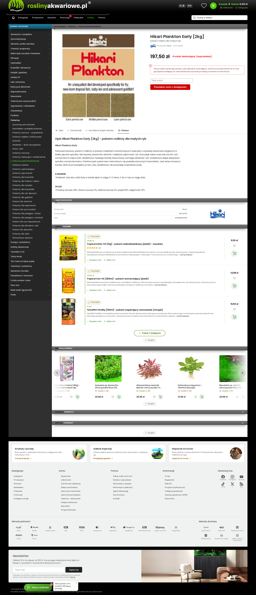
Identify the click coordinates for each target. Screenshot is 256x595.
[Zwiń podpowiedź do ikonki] (76, 582)
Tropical (90, 241)
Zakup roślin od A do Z (122, 476)
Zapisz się (73, 570)
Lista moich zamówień (70, 491)
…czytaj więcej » (186, 254)
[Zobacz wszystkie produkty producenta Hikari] (153, 45)
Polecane (78, 17)
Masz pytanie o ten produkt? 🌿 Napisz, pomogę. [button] (63, 586)
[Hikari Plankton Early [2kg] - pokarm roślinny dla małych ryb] (98, 77)
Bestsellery (18, 487)
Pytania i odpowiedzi (122, 480)
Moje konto (66, 476)
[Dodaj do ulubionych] (234, 246)
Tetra (89, 307)
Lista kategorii (59, 26)
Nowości (52, 17)
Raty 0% (168, 483)
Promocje (65, 17)
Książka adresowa (69, 502)
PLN (189, 5)
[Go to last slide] (57, 372)
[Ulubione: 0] (204, 6)
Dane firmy (169, 498)
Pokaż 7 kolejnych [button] (151, 333)
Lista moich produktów (71, 495)
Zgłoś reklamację (120, 491)
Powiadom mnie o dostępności (170, 87)
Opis (61, 130)
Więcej (72, 577)
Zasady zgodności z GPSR (176, 495)
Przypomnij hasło (68, 510)
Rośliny (90, 17)
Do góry (151, 340)
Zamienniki (76, 130)
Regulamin (169, 480)
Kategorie (23, 17)
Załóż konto (66, 480)
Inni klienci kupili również (101, 130)
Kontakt (116, 498)
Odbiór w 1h (110, 260)
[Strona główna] (13, 17)
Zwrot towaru (119, 495)
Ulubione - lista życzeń (70, 498)
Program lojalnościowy (175, 487)
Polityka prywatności (174, 491)
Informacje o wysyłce (122, 483)
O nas (167, 476)
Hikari (184, 209)
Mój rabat (65, 506)
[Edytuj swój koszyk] (213, 5)
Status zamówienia (69, 487)
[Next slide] (242, 372)
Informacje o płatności (123, 487)
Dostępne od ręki (21, 498)
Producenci (37, 17)
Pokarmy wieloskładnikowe (89, 26)
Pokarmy (72, 26)
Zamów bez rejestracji (71, 483)
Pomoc (101, 17)
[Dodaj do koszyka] (234, 253)
